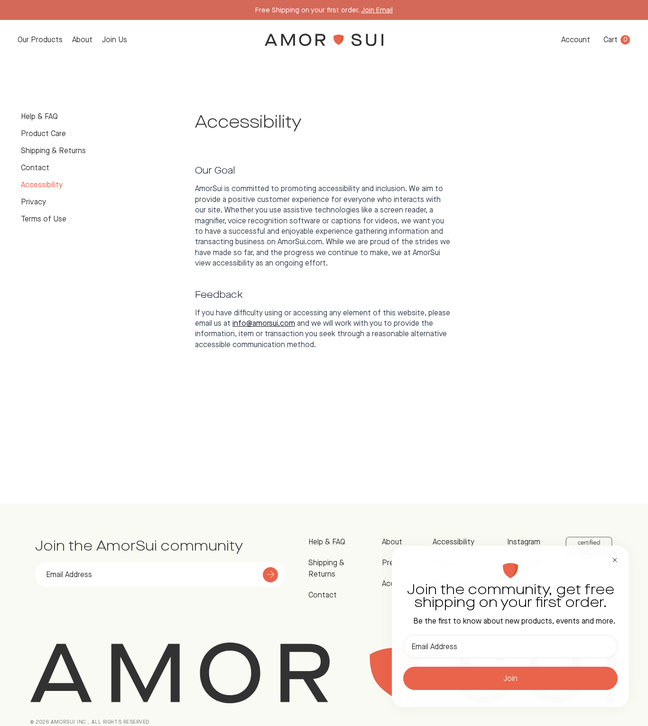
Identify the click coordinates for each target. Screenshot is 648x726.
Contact (35, 168)
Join (510, 678)
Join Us (114, 40)
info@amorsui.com (263, 323)
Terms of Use (43, 219)
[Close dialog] (615, 560)
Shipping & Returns (53, 151)
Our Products (40, 40)
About (82, 40)
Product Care (43, 133)
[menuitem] (40, 40)
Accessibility (42, 185)
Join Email (377, 9)
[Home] (324, 40)
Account (575, 40)
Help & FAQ (39, 116)
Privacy (33, 202)
